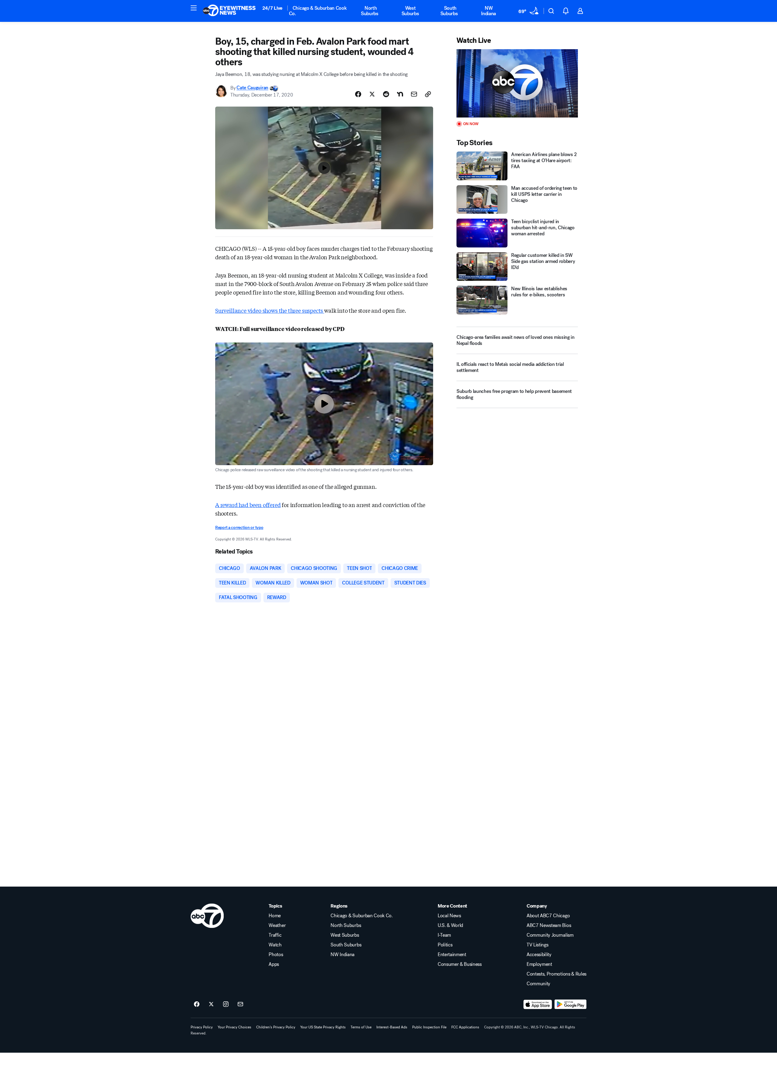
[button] (193, 8)
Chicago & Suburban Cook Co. (318, 11)
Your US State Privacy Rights (323, 1027)
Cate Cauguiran (252, 88)
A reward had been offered (248, 505)
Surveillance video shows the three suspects (269, 310)
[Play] (517, 83)
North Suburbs (369, 11)
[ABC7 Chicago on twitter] (211, 1004)
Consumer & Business (460, 964)
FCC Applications (465, 1027)
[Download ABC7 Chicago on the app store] (537, 1004)
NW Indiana (488, 11)
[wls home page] (207, 916)
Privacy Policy (202, 1027)
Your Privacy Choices (234, 1027)
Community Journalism (550, 935)
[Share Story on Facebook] (358, 94)
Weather (277, 925)
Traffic (275, 935)
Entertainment (452, 954)
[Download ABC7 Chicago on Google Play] (570, 1004)
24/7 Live (272, 8)
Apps (274, 964)
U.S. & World (450, 925)
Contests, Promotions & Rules (556, 974)
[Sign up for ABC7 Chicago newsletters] (240, 1004)
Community (538, 983)
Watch (275, 944)
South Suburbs (449, 11)
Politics (445, 944)
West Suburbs (410, 11)
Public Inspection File (429, 1027)
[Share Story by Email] (414, 94)
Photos (276, 954)
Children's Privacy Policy (275, 1027)
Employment (539, 964)
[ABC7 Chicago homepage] (229, 11)
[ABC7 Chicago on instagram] (226, 1004)
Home (275, 915)
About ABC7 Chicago (548, 915)
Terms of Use (361, 1027)
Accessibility (539, 954)
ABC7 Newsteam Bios (549, 925)
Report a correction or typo (239, 527)
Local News (449, 915)
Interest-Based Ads (391, 1027)
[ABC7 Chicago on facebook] (197, 1004)
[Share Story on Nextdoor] (400, 94)
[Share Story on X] (372, 94)
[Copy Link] (428, 94)
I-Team (444, 935)
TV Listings (537, 944)
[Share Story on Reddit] (386, 94)
